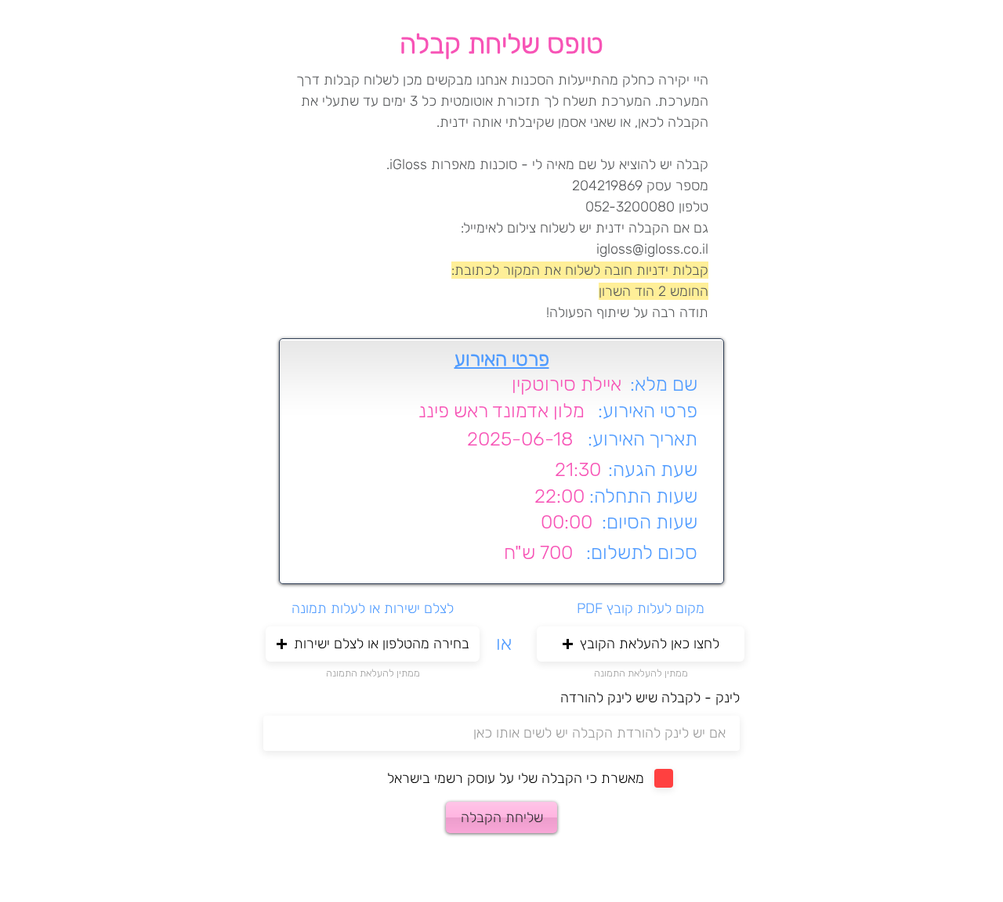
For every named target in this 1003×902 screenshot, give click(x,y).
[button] (373, 644)
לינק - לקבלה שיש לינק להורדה (650, 698)
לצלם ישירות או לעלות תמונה (372, 608)
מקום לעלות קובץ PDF (640, 608)
